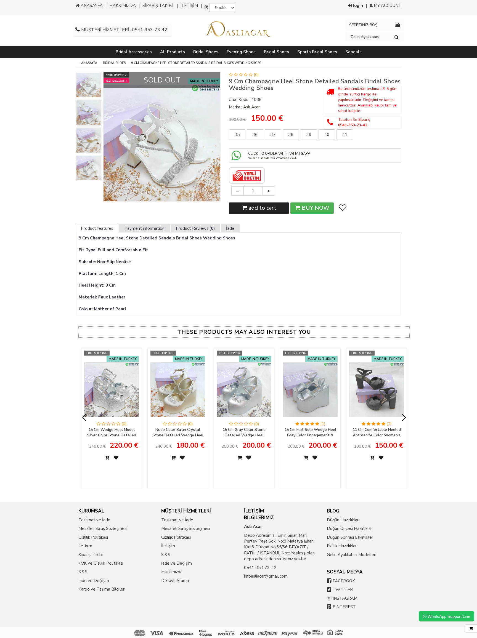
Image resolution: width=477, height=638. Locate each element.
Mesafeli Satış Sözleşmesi (102, 528)
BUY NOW (314, 208)
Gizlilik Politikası (93, 537)
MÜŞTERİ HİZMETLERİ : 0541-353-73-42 (124, 30)
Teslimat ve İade (94, 520)
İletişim (85, 546)
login (357, 5)
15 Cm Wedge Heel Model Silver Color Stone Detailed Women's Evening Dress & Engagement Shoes (111, 432)
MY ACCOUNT (387, 5)
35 (237, 134)
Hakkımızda (171, 572)
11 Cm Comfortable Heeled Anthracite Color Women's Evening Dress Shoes (377, 432)
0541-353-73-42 (260, 567)
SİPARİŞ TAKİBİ (157, 5)
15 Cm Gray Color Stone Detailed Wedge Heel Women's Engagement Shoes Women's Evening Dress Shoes (244, 432)
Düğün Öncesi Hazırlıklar (349, 528)
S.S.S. (83, 572)
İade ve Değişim (93, 580)
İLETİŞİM (189, 5)
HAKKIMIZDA (122, 5)
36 (255, 134)
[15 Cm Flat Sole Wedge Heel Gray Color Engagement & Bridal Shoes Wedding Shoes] (310, 391)
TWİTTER (343, 589)
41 (344, 134)
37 (273, 134)
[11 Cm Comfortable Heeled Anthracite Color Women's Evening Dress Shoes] (376, 391)
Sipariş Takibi (90, 554)
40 (326, 134)
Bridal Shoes (114, 63)
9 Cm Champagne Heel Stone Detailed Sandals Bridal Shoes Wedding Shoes (196, 63)
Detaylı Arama (175, 580)
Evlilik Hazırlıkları (342, 546)
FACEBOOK (344, 581)
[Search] (396, 37)
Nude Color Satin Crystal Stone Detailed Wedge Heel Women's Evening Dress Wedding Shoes (177, 432)
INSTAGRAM (345, 598)
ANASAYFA (91, 5)
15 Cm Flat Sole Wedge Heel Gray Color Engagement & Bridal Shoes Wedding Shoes (310, 432)
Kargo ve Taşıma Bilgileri (101, 589)
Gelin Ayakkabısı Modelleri (351, 554)
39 (308, 134)
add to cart (261, 208)
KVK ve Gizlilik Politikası (100, 563)
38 (290, 134)
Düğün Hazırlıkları (343, 520)
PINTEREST (344, 607)
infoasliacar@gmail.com (266, 576)
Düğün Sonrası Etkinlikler (350, 537)
